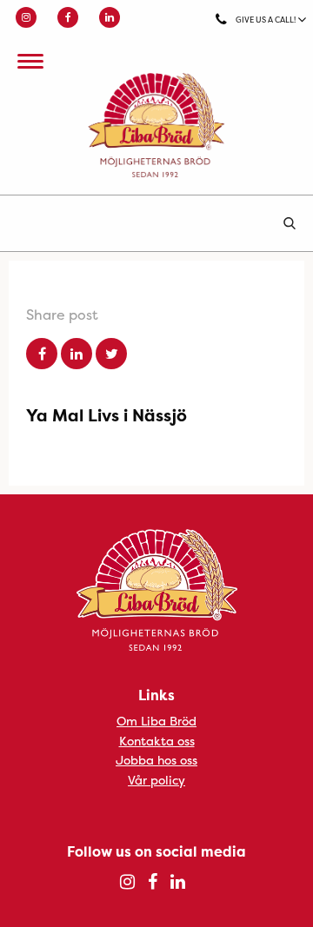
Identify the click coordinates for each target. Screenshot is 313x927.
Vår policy (156, 779)
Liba (156, 125)
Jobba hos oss (156, 760)
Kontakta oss (157, 740)
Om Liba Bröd (156, 720)
